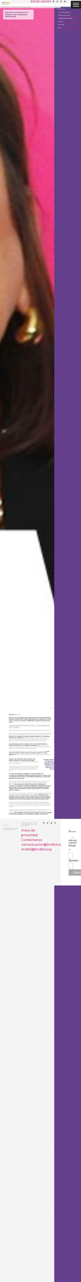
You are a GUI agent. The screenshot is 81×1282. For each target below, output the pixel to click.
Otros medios (67, 24)
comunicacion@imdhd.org (42, 844)
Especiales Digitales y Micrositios (71, 17)
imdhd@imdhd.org (36, 849)
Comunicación (5, 7)
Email (71, 848)
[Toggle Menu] (76, 5)
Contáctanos (31, 840)
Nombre (71, 860)
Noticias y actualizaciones (70, 14)
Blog (10, 7)
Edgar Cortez (17, 714)
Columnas (66, 20)
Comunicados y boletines (69, 11)
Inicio (2, 7)
